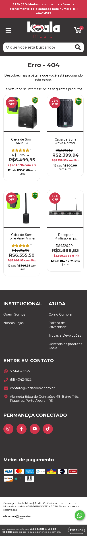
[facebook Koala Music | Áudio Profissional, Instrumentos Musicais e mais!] (22, 429)
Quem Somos (14, 314)
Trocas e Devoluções (65, 335)
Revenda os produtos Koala (65, 346)
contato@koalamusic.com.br (32, 388)
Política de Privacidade (58, 325)
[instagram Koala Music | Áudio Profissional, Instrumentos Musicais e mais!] (8, 429)
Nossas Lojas (13, 323)
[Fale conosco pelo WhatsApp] (80, 515)
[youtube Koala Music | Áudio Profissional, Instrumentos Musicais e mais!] (35, 429)
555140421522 (20, 371)
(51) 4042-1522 (20, 380)
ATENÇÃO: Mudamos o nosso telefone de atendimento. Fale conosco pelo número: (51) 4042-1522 (44, 9)
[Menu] (8, 30)
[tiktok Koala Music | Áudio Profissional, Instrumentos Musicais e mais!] (48, 429)
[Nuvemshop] (17, 518)
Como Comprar (60, 314)
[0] (77, 31)
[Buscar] (78, 47)
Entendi (76, 530)
